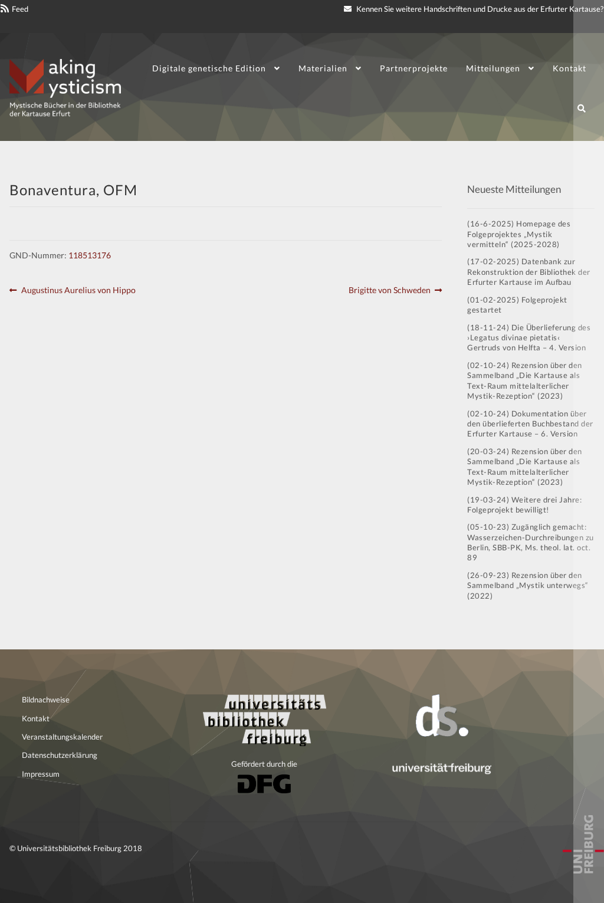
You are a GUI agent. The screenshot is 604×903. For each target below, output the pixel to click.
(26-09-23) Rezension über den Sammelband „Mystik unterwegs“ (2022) (528, 585)
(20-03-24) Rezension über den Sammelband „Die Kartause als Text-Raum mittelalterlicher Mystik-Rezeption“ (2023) (524, 466)
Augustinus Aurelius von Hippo (78, 290)
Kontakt (569, 68)
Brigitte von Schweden (390, 290)
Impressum (41, 774)
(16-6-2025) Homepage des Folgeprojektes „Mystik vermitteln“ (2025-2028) (518, 234)
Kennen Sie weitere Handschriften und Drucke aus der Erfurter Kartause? (478, 9)
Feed (20, 9)
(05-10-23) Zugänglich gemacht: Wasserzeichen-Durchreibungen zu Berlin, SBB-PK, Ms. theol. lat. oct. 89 (530, 542)
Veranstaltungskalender (62, 736)
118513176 (89, 255)
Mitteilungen (493, 68)
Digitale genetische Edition (209, 68)
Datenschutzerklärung (59, 755)
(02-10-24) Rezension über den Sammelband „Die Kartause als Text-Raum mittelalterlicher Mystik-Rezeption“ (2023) (524, 380)
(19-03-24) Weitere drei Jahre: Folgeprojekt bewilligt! (524, 504)
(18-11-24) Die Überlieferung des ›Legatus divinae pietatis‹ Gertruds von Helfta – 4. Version (528, 338)
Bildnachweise (46, 699)
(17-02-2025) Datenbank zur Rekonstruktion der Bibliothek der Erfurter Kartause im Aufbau (528, 272)
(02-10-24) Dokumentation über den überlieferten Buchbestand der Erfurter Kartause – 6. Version (530, 424)
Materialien (322, 68)
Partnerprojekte (414, 68)
